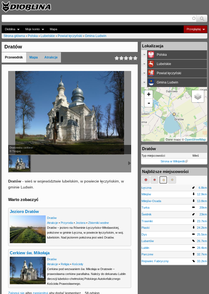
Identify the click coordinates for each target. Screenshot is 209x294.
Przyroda (67, 222)
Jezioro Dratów (24, 211)
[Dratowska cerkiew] (19, 163)
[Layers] (198, 96)
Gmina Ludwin (95, 36)
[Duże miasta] (146, 179)
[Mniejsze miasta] (154, 179)
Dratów (52, 217)
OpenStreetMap (195, 139)
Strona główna (14, 36)
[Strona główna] (26, 7)
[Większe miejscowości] (163, 179)
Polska (33, 36)
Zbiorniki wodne (98, 222)
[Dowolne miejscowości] (172, 179)
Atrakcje (51, 57)
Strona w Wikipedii (173, 161)
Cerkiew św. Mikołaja (30, 253)
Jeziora (80, 222)
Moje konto (31, 29)
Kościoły (77, 264)
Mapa (53, 29)
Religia (65, 264)
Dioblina (8, 29)
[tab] (174, 54)
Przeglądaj (192, 29)
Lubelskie (48, 36)
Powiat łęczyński (70, 36)
